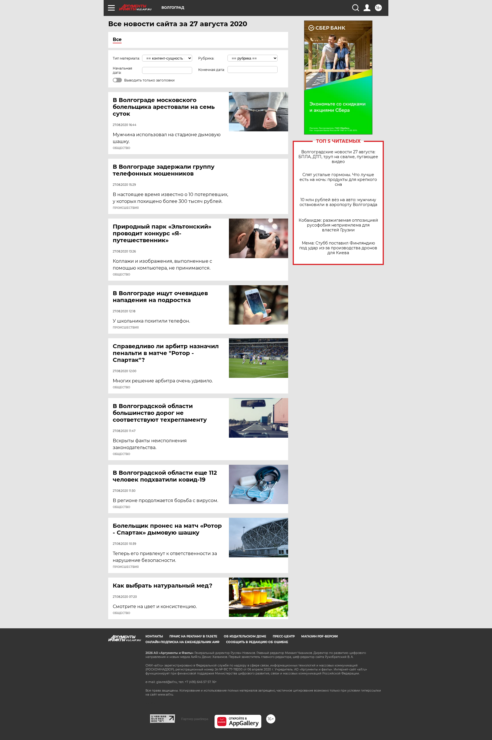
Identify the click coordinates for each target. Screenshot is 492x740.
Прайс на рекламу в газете (193, 636)
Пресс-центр (284, 636)
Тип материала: (126, 58)
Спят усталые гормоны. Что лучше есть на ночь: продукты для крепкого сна (338, 179)
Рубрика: (206, 58)
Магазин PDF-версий (319, 636)
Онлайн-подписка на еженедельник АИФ (182, 642)
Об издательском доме (245, 636)
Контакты (154, 636)
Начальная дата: (122, 70)
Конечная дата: (211, 70)
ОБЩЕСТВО (121, 148)
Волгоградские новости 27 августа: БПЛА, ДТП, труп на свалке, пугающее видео (338, 157)
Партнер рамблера (194, 719)
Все (117, 39)
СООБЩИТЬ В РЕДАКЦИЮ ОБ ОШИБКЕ (257, 642)
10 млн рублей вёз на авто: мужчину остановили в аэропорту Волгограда (338, 202)
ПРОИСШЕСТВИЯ (126, 208)
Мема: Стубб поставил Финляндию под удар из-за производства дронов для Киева (338, 248)
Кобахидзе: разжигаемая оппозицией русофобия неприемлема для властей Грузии (338, 225)
